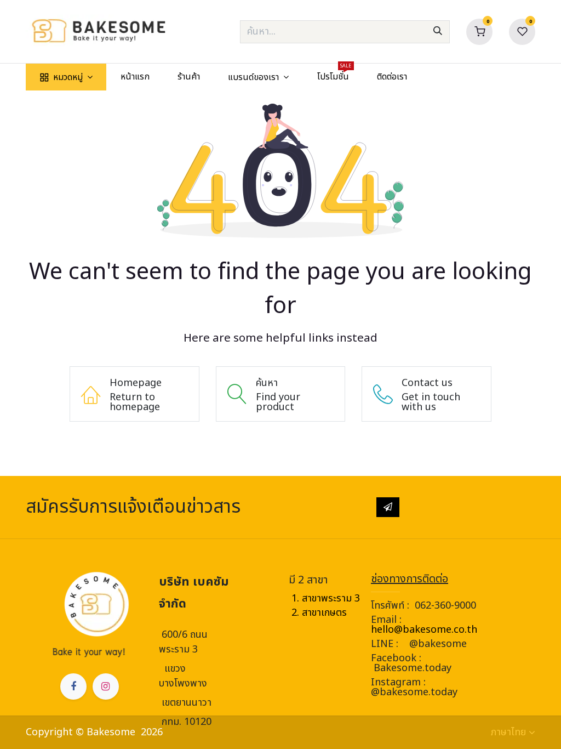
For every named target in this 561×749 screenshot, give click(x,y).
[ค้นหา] (437, 32)
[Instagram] (106, 686)
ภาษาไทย (508, 732)
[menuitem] (66, 77)
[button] (387, 507)
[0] (479, 31)
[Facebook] (73, 686)
